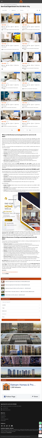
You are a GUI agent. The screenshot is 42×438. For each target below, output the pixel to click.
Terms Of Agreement (4, 419)
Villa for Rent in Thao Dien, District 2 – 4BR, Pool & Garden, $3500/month (19, 291)
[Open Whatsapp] (40, 423)
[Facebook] (2, 426)
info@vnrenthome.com (6, 409)
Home (2, 4)
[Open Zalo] (40, 426)
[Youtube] (12, 426)
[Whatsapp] (4, 426)
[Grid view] (39, 10)
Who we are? (3, 414)
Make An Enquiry (5, 278)
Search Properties (21, 319)
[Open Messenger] (40, 429)
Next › (30, 130)
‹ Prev (12, 130)
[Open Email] (40, 432)
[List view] (37, 10)
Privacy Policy (3, 420)
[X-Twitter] (9, 426)
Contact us (3, 417)
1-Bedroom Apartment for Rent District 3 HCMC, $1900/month (17, 281)
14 (27, 130)
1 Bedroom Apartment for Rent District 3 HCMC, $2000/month (17, 284)
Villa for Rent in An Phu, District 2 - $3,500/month (15, 294)
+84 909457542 (5, 408)
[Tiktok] (7, 426)
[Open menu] (2, 2)
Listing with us (3, 416)
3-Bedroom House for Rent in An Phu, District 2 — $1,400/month (18, 288)
